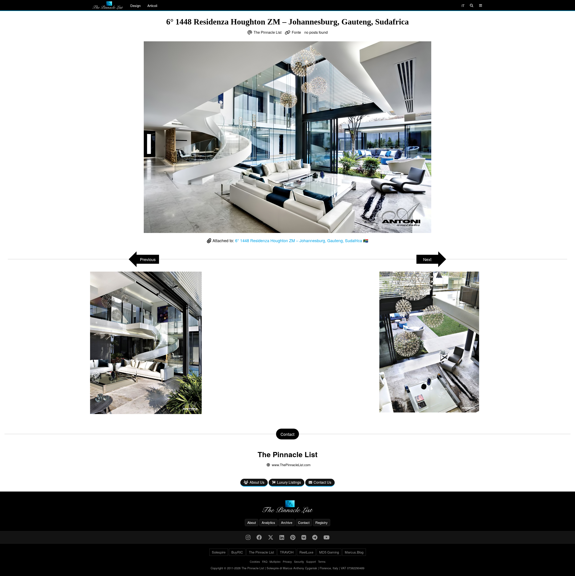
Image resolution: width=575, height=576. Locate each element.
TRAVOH (287, 552)
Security (299, 561)
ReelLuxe (306, 552)
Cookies (255, 561)
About (251, 522)
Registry (321, 522)
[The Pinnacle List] (287, 507)
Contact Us (322, 482)
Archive (286, 522)
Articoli (152, 5)
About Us (257, 482)
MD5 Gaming (329, 552)
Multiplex (275, 561)
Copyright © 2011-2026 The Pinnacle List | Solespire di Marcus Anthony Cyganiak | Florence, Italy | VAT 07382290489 (287, 568)
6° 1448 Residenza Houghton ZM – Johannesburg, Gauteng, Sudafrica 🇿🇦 (301, 240)
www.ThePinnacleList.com (291, 464)
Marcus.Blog (354, 552)
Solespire (219, 552)
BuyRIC (237, 552)
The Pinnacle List (267, 32)
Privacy (287, 561)
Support (311, 561)
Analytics (268, 522)
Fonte (296, 32)
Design (135, 5)
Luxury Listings (289, 482)
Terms (321, 561)
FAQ (264, 561)
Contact (304, 522)
